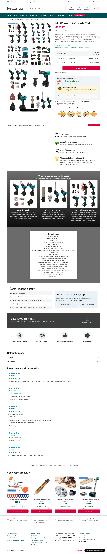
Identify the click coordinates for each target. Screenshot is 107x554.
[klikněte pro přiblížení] (18, 33)
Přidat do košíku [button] (17, 511)
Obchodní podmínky (36, 536)
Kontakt (79, 9)
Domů (9, 19)
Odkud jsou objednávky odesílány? (20, 297)
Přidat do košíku (81, 68)
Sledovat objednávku (13, 536)
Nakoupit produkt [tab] (12, 125)
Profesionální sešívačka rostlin (18, 499)
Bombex (27, 19)
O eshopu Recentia (84, 533)
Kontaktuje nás (11, 538)
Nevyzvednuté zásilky (37, 540)
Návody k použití (35, 533)
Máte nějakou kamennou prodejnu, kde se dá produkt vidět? (28, 307)
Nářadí (14, 19)
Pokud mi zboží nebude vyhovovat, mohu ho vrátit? (25, 300)
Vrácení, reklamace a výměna (15, 540)
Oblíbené (86, 9)
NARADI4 (75, 465)
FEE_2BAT (69, 465)
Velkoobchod (82, 536)
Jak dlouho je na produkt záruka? (20, 304)
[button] (96, 8)
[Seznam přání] (26, 479)
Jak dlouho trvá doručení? (18, 293)
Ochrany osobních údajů (38, 538)
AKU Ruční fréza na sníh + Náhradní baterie (89, 500)
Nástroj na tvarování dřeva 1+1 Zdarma (65, 500)
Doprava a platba (12, 533)
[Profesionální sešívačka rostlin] (18, 487)
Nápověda (71, 9)
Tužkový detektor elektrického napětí (41, 500)
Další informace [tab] (27, 125)
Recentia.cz (21, 550)
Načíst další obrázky (29, 110)
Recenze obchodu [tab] (39, 125)
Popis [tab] (20, 125)
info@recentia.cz (63, 539)
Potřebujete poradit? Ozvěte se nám (94, 550)
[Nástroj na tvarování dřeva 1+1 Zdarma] (65, 487)
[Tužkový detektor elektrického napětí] (41, 487)
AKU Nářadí (20, 19)
